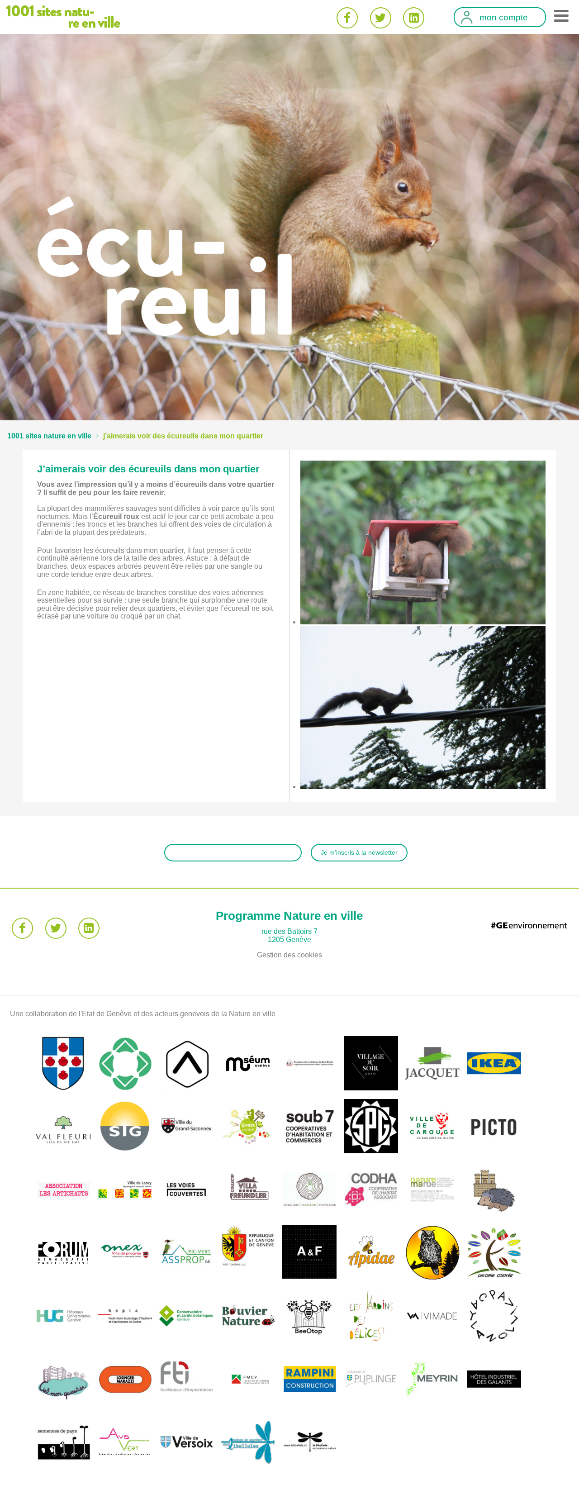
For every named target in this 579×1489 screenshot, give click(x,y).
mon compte (503, 17)
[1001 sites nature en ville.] (49, 436)
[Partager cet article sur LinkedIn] (413, 18)
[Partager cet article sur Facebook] (347, 18)
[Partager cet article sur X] (380, 18)
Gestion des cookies (289, 955)
